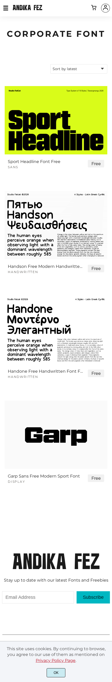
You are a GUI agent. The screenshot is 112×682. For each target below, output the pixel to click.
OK (56, 673)
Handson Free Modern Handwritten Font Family (45, 266)
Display (16, 482)
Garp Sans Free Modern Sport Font (44, 476)
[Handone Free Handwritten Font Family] (56, 330)
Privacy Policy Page (56, 660)
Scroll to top (107, 558)
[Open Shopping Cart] (94, 8)
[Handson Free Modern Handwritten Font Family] (56, 225)
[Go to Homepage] (27, 8)
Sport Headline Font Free (34, 161)
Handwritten (23, 272)
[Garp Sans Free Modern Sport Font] (56, 435)
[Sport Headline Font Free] (56, 120)
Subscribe (93, 597)
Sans (13, 167)
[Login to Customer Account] (105, 8)
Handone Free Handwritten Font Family (45, 371)
